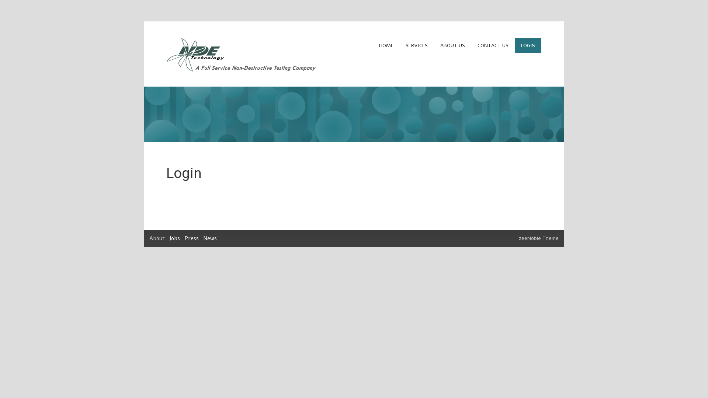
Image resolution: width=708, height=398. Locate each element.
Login (528, 45)
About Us (452, 45)
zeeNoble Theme (539, 238)
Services (417, 45)
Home (386, 45)
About (157, 238)
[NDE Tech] (242, 69)
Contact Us (493, 45)
